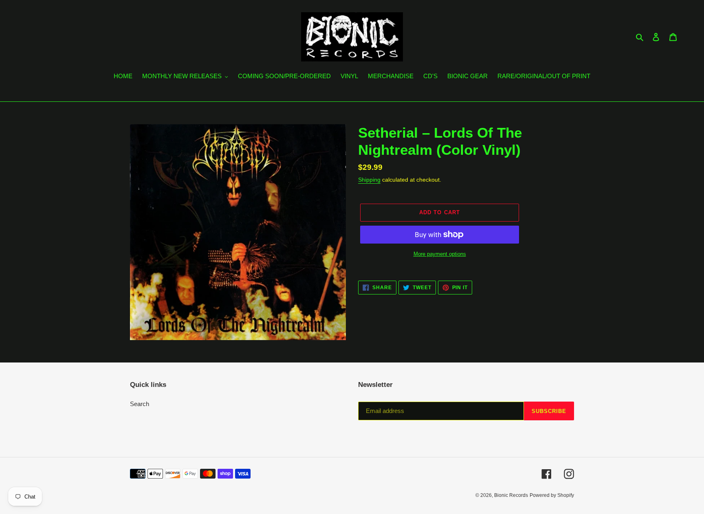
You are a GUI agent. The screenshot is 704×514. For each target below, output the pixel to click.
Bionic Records (511, 495)
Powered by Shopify (552, 495)
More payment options (440, 254)
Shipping (369, 179)
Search (139, 403)
